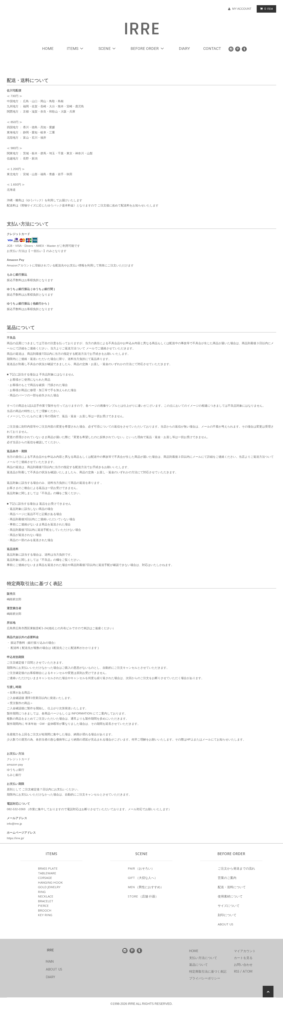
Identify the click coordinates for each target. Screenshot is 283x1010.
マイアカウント (245, 951)
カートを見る (243, 958)
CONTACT (212, 48)
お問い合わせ (243, 965)
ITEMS (72, 48)
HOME (47, 48)
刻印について (227, 915)
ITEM (268, 8)
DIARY (184, 48)
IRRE (141, 29)
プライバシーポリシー (204, 978)
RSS (236, 971)
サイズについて (228, 905)
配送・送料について (232, 887)
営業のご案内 (227, 878)
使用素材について (230, 896)
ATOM (247, 971)
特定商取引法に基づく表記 (207, 971)
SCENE (104, 48)
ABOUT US (225, 924)
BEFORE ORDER (145, 48)
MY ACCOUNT (242, 8)
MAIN (42, 961)
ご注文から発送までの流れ (236, 868)
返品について (198, 965)
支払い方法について (203, 958)
